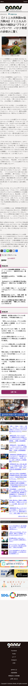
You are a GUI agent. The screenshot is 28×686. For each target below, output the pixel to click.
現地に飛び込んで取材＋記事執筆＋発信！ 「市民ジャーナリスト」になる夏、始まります (18, 502)
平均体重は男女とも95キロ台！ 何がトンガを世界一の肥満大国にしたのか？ (17, 540)
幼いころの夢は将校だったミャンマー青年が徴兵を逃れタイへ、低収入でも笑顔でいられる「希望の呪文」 (13, 369)
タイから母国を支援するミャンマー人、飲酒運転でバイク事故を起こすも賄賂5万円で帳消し (13, 338)
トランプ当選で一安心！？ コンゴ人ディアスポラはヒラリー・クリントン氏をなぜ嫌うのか (13, 289)
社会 (15, 14)
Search (25, 1)
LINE (14, 663)
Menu (2, 1)
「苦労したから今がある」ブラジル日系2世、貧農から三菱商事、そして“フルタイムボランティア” (13, 323)
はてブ (14, 657)
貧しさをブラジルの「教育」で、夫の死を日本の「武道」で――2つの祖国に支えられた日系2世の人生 (13, 331)
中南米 (12, 14)
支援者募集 (14, 672)
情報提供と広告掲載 (14, 675)
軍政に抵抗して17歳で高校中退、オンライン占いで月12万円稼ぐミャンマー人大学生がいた (13, 354)
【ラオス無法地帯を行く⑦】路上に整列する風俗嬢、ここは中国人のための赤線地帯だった (17, 552)
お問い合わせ (14, 679)
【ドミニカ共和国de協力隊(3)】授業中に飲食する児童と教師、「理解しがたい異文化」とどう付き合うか (13, 301)
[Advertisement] (14, 625)
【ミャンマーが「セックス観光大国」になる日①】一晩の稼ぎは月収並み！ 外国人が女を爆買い (17, 546)
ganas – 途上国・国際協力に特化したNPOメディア (14, 7)
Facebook (14, 650)
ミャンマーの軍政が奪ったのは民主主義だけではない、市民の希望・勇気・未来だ (13, 346)
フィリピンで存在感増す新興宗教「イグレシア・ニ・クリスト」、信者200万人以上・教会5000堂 (13, 271)
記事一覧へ (14, 392)
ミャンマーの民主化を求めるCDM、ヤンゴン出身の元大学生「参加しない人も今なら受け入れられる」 (13, 377)
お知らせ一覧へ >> (22, 516)
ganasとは (14, 669)
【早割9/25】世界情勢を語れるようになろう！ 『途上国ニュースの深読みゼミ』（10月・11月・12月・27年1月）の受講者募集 (18, 458)
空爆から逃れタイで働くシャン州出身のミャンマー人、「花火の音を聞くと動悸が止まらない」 (13, 384)
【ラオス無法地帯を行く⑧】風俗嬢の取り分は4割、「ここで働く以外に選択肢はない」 (17, 527)
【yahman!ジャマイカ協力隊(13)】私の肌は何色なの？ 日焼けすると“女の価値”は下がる (13, 283)
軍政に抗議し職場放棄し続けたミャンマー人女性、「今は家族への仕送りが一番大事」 (13, 361)
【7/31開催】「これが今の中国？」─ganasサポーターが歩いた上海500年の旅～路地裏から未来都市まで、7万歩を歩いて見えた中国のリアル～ (18, 493)
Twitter (14, 653)
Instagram (14, 660)
